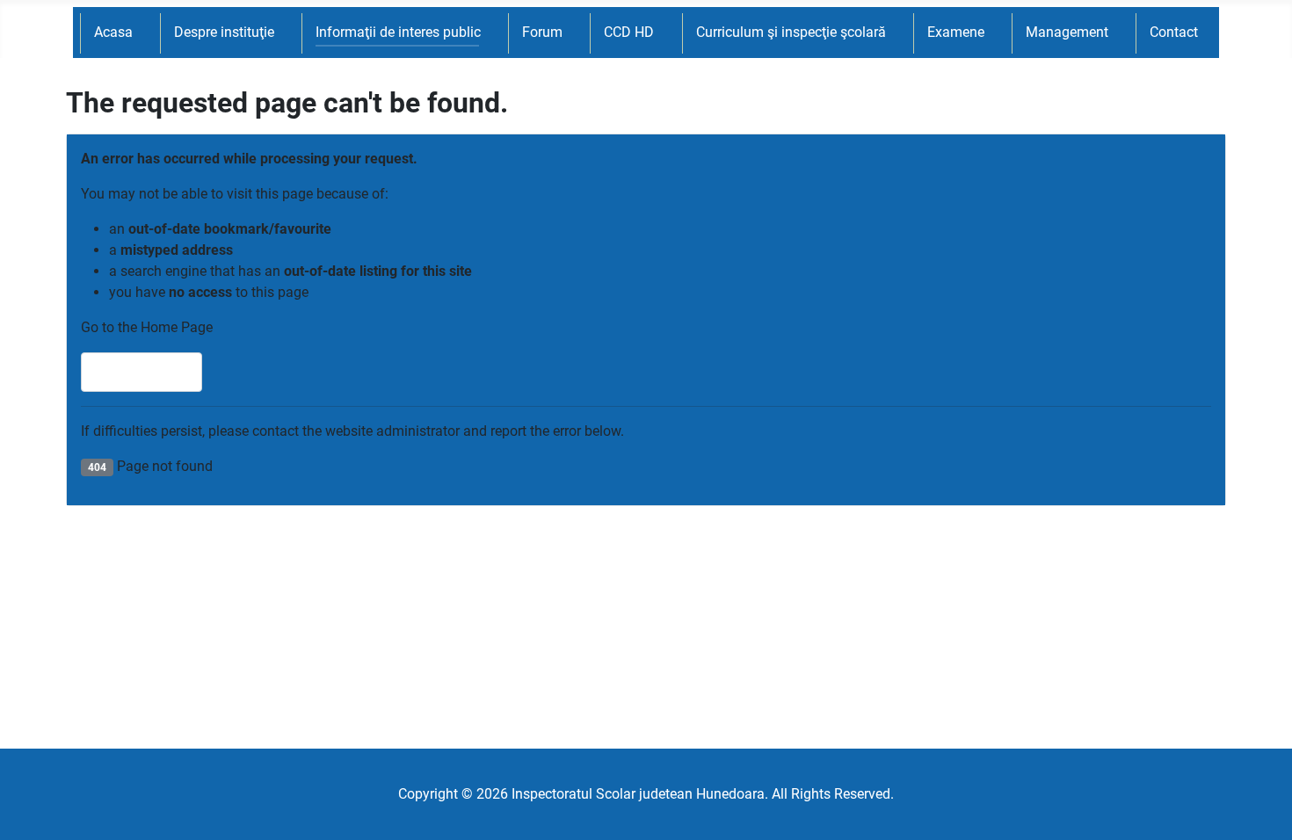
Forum (542, 32)
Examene (955, 32)
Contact (1174, 32)
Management (1067, 32)
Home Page (149, 372)
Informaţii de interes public (398, 32)
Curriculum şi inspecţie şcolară (791, 32)
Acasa (113, 32)
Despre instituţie (224, 32)
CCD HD (629, 32)
